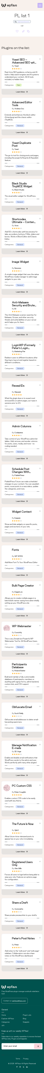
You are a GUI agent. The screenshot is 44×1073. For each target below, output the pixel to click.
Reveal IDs (18, 385)
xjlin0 (16, 830)
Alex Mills (18, 868)
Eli (15, 309)
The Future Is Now (22, 823)
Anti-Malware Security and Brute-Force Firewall (24, 305)
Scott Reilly (18, 713)
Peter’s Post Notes (23, 938)
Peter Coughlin (20, 792)
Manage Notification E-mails (24, 747)
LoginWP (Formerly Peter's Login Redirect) (23, 348)
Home (4, 1015)
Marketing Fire (19, 351)
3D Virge (17, 751)
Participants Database (19, 666)
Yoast (16, 66)
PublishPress (19, 475)
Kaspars (17, 518)
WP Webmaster (21, 626)
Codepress (18, 432)
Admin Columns (21, 426)
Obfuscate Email (22, 707)
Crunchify (18, 632)
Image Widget (20, 261)
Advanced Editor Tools (22, 104)
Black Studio (19, 190)
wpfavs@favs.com (19, 1001)
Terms (18, 1059)
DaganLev (18, 592)
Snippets (26, 1022)
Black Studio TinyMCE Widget (22, 185)
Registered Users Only (22, 863)
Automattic (18, 909)
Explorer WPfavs (8, 1018)
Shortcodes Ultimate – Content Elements (23, 222)
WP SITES (18, 556)
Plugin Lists (27, 1015)
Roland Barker (19, 671)
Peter (16, 945)
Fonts (15, 549)
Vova (16, 225)
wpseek (17, 392)
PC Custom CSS (22, 785)
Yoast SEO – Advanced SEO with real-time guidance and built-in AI (24, 64)
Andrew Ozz (19, 109)
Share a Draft (20, 902)
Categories (6, 1022)
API (3, 1025)
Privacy (25, 1059)
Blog (24, 1018)
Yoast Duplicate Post (21, 144)
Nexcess (17, 268)
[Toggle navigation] (40, 5)
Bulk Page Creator (23, 585)
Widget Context (22, 511)
